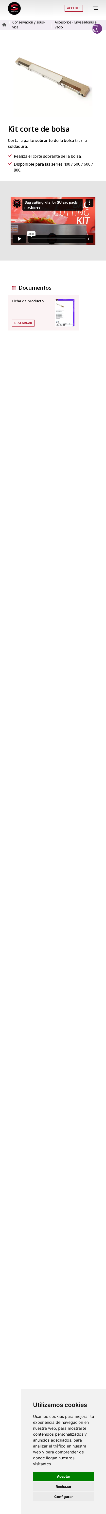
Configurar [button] (63, 1496)
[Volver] (88, 8)
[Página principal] (14, 8)
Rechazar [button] (63, 1486)
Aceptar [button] (63, 1476)
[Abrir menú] (96, 8)
